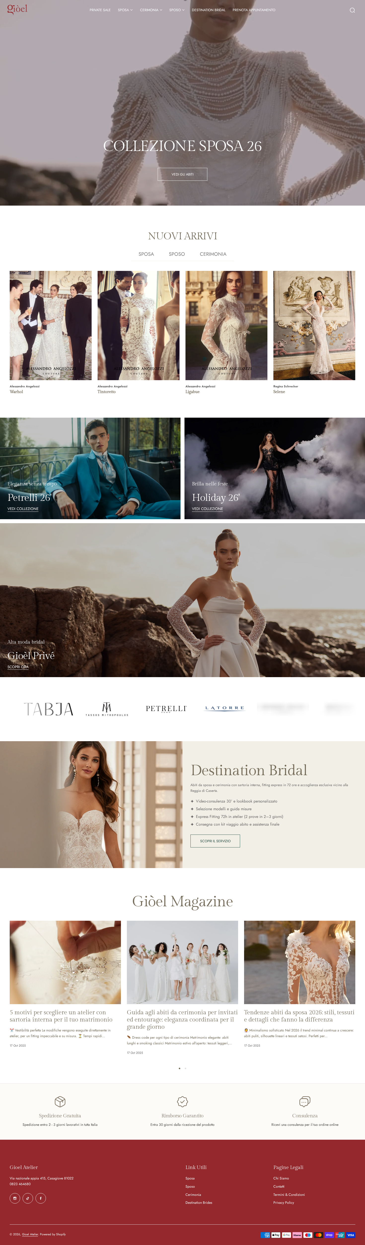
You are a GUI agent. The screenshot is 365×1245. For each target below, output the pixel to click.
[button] (179, 1068)
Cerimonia (193, 1194)
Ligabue (192, 392)
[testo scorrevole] (59, 709)
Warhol (16, 392)
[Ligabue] (226, 325)
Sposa (190, 1178)
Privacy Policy (283, 1202)
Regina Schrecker (285, 386)
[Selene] (314, 325)
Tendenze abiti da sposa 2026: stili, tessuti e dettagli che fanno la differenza (299, 1016)
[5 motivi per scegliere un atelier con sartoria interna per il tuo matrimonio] (65, 962)
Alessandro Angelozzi (24, 386)
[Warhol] (51, 325)
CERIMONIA (149, 9)
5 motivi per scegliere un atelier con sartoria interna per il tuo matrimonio (61, 1016)
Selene (279, 392)
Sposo (190, 1186)
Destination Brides (198, 1202)
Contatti (279, 1186)
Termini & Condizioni (289, 1194)
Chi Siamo (281, 1178)
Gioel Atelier (30, 1234)
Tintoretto (107, 392)
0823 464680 (20, 1183)
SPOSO (175, 9)
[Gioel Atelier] (17, 9)
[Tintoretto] (139, 325)
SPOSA (123, 9)
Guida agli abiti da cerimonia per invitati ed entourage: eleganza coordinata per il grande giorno (182, 1019)
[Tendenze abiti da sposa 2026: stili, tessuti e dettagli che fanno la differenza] (299, 962)
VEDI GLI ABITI (182, 174)
